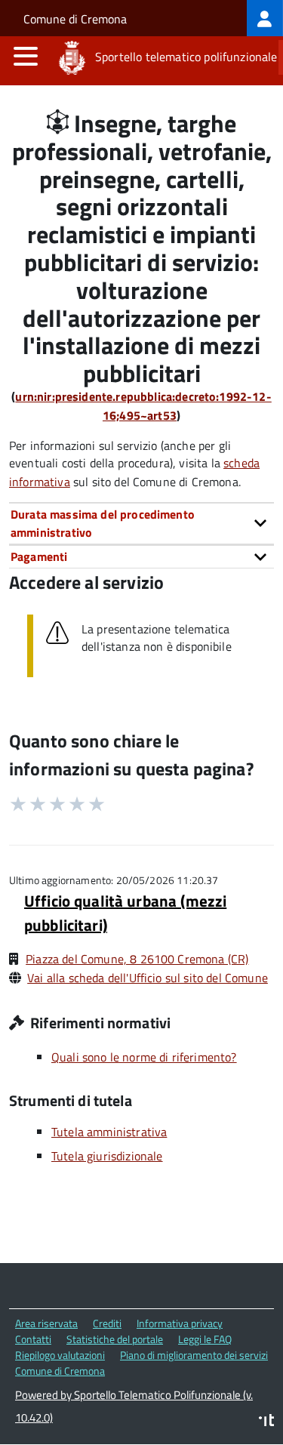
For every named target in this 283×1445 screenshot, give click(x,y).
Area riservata (46, 1323)
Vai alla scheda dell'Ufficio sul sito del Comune (147, 978)
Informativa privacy (180, 1323)
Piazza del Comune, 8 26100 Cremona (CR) (137, 959)
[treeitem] (265, 18)
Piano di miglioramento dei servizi (194, 1355)
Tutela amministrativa (109, 1132)
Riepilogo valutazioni (60, 1355)
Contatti (33, 1339)
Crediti (107, 1323)
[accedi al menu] (26, 56)
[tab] (141, 523)
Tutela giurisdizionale (107, 1156)
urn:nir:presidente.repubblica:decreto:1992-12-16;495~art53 (143, 405)
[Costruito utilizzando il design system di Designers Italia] (266, 1422)
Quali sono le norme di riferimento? (144, 1057)
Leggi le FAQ (205, 1339)
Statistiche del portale (114, 1339)
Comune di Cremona (75, 19)
